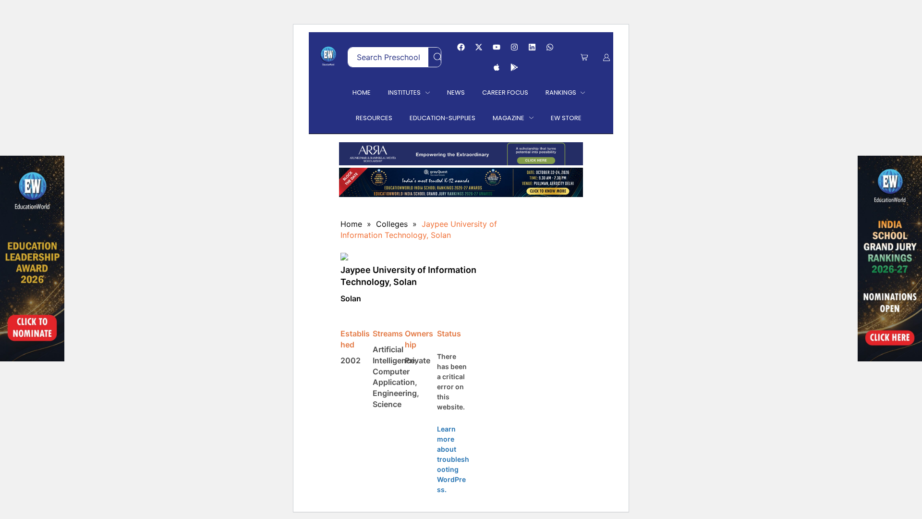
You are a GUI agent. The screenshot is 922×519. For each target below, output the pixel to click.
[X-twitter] (478, 47)
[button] (584, 57)
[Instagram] (514, 47)
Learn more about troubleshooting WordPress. (453, 459)
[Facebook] (461, 47)
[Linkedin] (532, 47)
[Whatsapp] (550, 47)
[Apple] (496, 67)
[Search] (438, 57)
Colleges (392, 224)
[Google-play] (514, 67)
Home (351, 224)
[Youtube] (496, 47)
